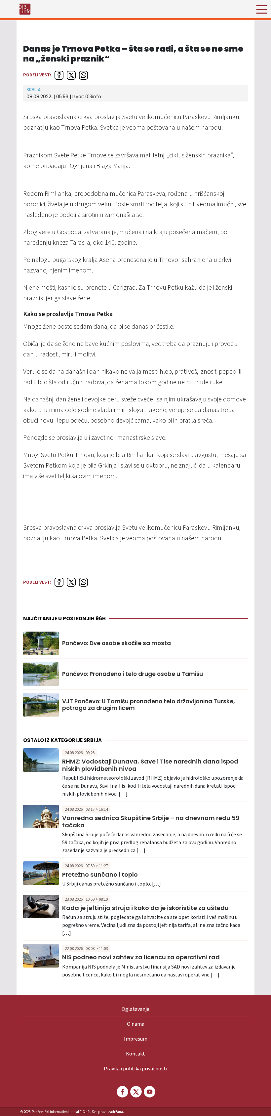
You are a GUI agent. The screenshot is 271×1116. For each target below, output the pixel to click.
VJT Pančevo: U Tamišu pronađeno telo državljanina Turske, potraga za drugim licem (148, 705)
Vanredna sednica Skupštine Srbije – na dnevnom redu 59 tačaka (150, 821)
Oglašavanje (135, 1009)
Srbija (33, 89)
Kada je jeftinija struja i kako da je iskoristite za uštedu (145, 908)
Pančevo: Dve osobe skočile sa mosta (116, 643)
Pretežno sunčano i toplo (100, 874)
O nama (135, 1023)
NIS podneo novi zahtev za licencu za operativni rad (141, 957)
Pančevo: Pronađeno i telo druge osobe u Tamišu (132, 674)
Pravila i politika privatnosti (135, 1068)
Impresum (135, 1038)
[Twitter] (135, 1092)
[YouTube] (149, 1092)
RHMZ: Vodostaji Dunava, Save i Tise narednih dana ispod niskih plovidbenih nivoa (150, 765)
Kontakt (135, 1053)
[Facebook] (122, 1092)
